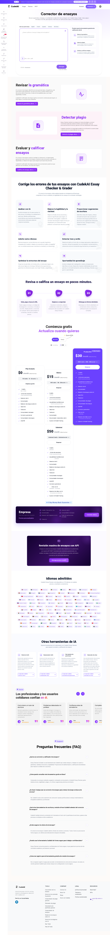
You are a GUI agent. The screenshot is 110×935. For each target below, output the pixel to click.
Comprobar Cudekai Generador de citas (88, 674)
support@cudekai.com (97, 899)
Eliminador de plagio (50, 903)
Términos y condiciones (78, 893)
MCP (36, 6)
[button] (63, 345)
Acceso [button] (81, 6)
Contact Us (63, 890)
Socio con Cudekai (65, 898)
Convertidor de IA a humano (50, 890)
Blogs (61, 895)
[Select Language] (100, 6)
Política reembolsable (81, 897)
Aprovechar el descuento (80, 1)
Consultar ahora (92, 514)
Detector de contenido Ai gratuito (51, 895)
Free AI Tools (48, 926)
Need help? (93, 890)
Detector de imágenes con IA (51, 920)
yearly (62, 339)
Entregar (61, 66)
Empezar (90, 6)
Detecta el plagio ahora (69, 134)
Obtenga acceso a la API (59, 560)
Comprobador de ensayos (49, 911)
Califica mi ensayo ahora (25, 169)
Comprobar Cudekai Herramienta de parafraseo (68, 674)
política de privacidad (81, 890)
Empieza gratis (30, 384)
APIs (91, 892)
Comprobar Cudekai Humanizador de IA (45, 674)
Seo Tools (48, 924)
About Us (62, 892)
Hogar (24, 6)
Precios (30, 6)
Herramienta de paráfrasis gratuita (50, 907)
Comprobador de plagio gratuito (51, 899)
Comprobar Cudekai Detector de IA (23, 674)
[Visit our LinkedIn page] (16, 901)
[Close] (108, 2)
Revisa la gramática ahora (25, 103)
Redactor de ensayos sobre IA (51, 916)
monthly (55, 339)
